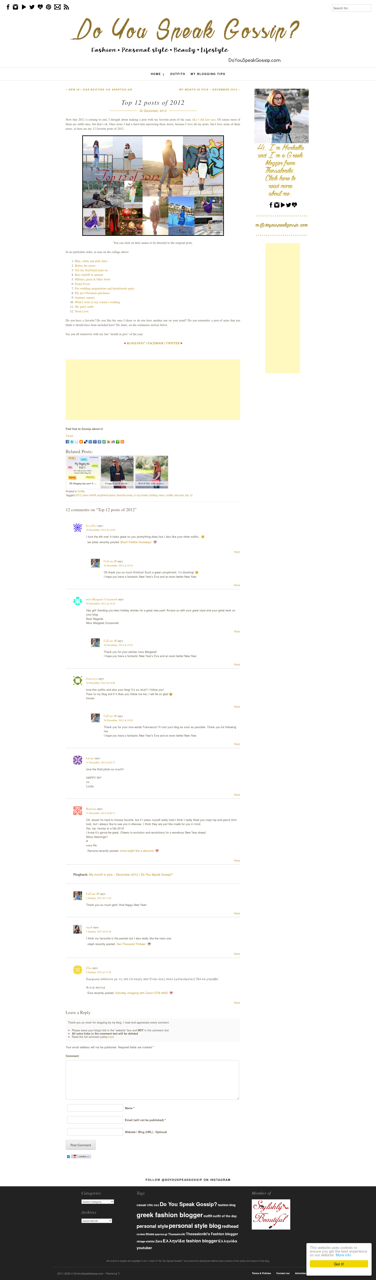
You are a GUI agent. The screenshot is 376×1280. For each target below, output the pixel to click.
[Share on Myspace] (99, 441)
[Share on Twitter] (72, 441)
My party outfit (84, 307)
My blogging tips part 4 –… (83, 483)
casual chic (145, 1205)
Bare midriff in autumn (89, 275)
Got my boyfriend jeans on (91, 270)
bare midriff (89, 495)
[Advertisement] (153, 389)
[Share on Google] (95, 441)
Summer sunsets (85, 297)
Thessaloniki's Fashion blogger (212, 1233)
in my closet (141, 495)
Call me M (110, 561)
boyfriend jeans (106, 495)
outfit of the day (225, 1216)
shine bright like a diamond (137, 851)
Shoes (150, 1234)
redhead (230, 1226)
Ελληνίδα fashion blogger (190, 1241)
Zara (158, 1241)
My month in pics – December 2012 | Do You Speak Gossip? (131, 874)
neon (162, 495)
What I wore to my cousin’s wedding (97, 302)
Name (128, 1108)
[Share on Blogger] (81, 441)
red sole (179, 495)
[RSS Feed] (122, 441)
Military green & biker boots (92, 279)
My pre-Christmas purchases (92, 293)
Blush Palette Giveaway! (136, 542)
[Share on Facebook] (67, 441)
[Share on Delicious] (85, 441)
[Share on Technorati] (117, 441)
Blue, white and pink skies (91, 261)
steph (89, 927)
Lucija (90, 758)
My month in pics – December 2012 (209, 89)
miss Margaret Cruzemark (101, 599)
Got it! (339, 1264)
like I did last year (203, 119)
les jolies (91, 525)
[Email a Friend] (76, 441)
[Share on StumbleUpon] (104, 441)
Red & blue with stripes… (152, 483)
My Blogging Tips (208, 74)
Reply (237, 551)
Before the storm (85, 265)
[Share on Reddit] (113, 441)
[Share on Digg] (90, 441)
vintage (141, 1241)
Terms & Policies (261, 1273)
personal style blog (195, 1225)
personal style (152, 1225)
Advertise (300, 1273)
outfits (169, 495)
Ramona (91, 809)
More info (343, 1254)
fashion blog (226, 1205)
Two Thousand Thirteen (131, 944)
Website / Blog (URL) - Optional (145, 1132)
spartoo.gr (161, 1234)
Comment (72, 1056)
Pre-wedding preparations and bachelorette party (104, 288)
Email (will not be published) (144, 1120)
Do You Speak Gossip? (188, 1204)
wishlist (150, 1241)
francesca (91, 678)
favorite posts (125, 495)
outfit (207, 1215)
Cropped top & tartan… (117, 483)
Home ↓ (158, 73)
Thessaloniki (176, 1234)
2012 (78, 495)
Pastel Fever (82, 284)
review (141, 1234)
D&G (156, 1205)
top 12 (189, 495)
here (111, 1037)
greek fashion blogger (170, 1214)
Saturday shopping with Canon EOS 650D (141, 993)
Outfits (177, 74)
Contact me (283, 1273)
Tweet (69, 436)
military (153, 495)
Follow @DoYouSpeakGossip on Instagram (188, 1180)
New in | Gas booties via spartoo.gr (99, 89)
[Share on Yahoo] (108, 441)
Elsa (88, 968)
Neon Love (82, 311)
